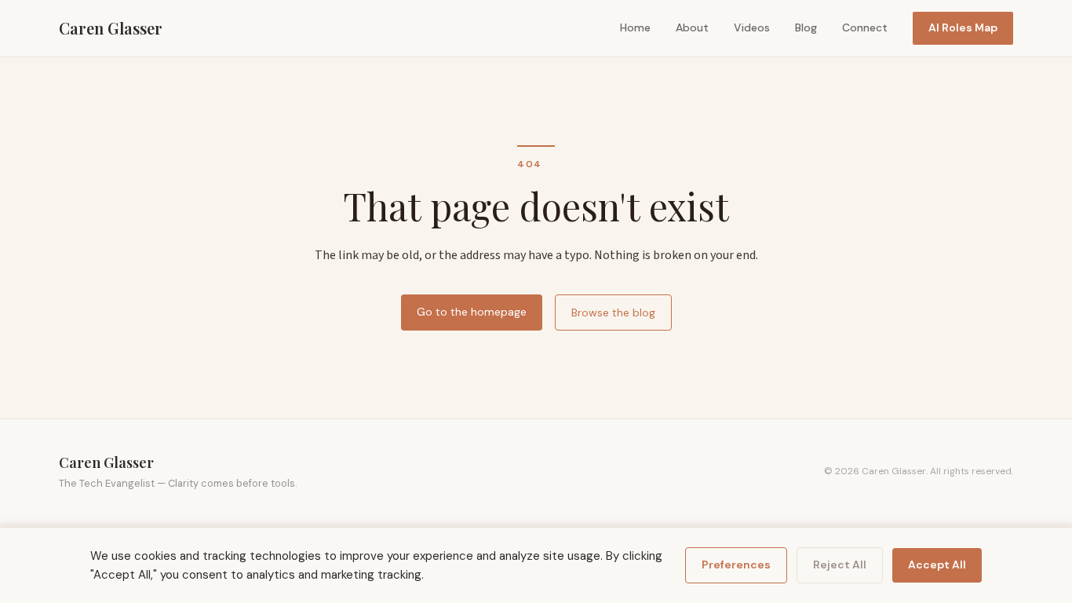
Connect (865, 27)
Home (635, 27)
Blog (806, 27)
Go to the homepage (472, 312)
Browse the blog (613, 312)
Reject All (839, 564)
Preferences (736, 564)
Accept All (937, 564)
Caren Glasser (110, 27)
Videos (752, 27)
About (692, 27)
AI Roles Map (962, 27)
